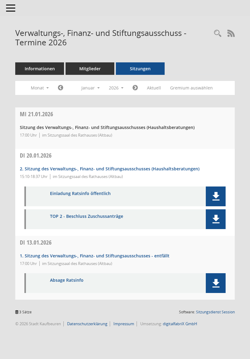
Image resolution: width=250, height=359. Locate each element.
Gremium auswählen (191, 88)
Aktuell (154, 88)
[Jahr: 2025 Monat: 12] (60, 87)
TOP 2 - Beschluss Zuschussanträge (86, 216)
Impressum (123, 323)
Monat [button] (38, 88)
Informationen (40, 68)
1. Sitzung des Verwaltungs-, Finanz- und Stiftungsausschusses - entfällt (95, 256)
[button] (216, 196)
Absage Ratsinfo (67, 280)
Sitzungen (140, 68)
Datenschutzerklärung (86, 323)
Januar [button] (88, 88)
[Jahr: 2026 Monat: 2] (135, 87)
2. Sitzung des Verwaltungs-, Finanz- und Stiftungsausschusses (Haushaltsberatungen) (109, 169)
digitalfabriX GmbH (180, 323)
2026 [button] (114, 88)
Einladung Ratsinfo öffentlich (80, 193)
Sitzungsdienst (215, 312)
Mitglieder (90, 68)
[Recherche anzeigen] (217, 34)
